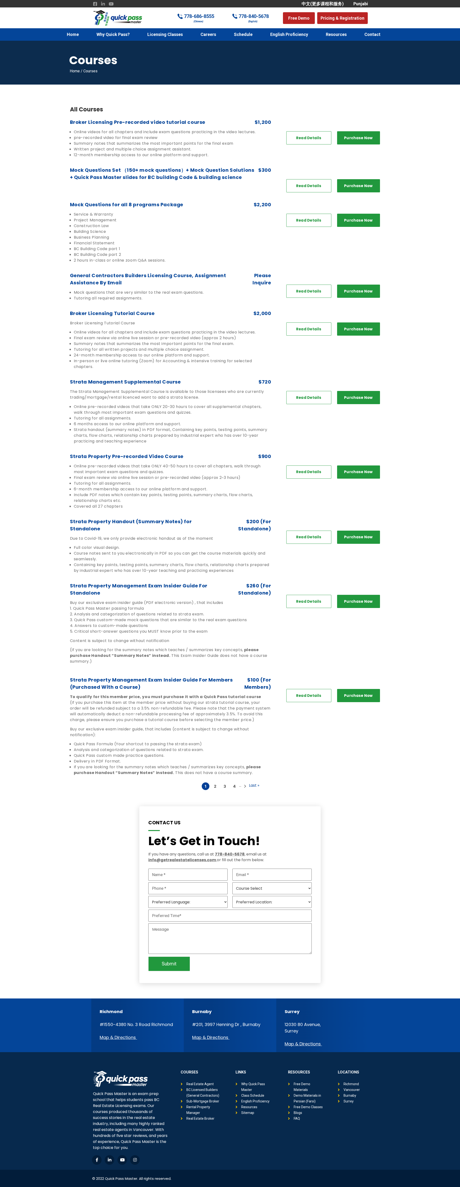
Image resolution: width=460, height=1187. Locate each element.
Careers (208, 34)
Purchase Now (358, 137)
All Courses (86, 109)
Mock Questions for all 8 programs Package (127, 204)
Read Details (309, 137)
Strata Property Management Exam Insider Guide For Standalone (138, 589)
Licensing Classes (165, 34)
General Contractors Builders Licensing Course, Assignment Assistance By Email (148, 279)
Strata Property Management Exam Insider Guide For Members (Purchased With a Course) (151, 683)
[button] (299, 18)
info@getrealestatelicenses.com (182, 860)
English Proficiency (289, 34)
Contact (372, 34)
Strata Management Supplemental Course (125, 381)
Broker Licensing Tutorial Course (112, 313)
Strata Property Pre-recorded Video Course (127, 456)
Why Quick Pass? (113, 34)
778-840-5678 (254, 16)
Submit (169, 964)
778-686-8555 (199, 16)
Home (73, 34)
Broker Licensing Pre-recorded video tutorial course (138, 122)
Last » (254, 785)
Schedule (243, 34)
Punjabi (360, 3)
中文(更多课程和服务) (323, 3)
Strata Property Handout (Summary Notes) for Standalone (131, 525)
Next (245, 786)
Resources (336, 34)
